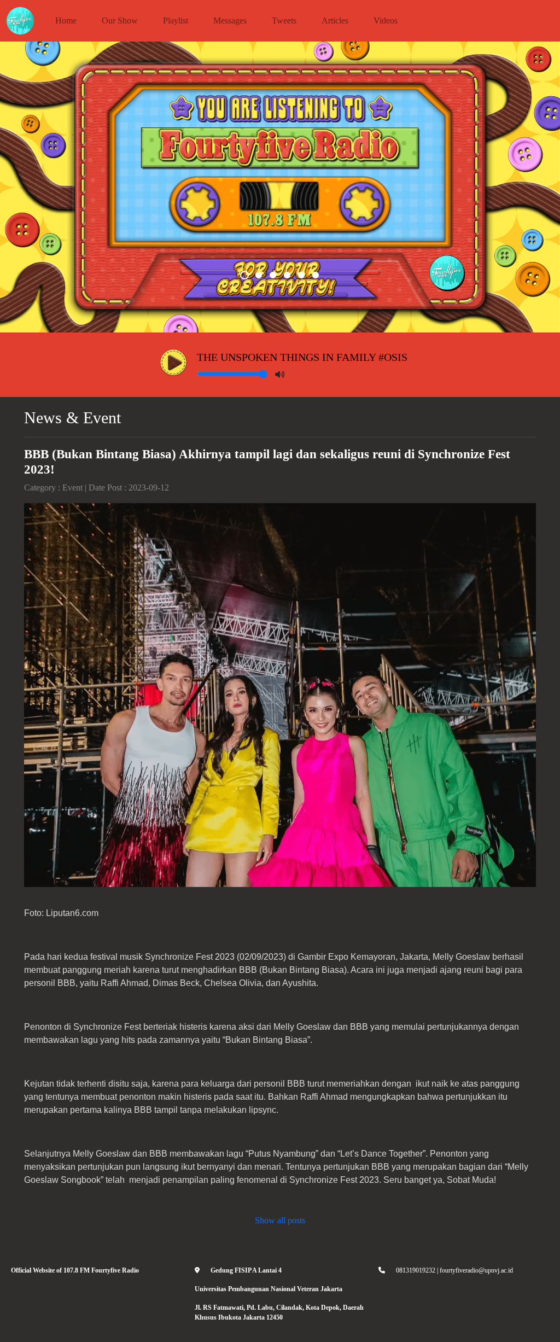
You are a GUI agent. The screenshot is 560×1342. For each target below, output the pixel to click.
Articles (335, 20)
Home (66, 20)
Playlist (175, 20)
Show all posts (280, 1220)
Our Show (120, 20)
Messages (230, 20)
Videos (386, 20)
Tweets (284, 20)
